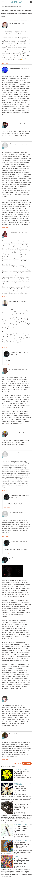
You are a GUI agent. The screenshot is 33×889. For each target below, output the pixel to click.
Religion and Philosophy (21, 769)
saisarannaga (12, 143)
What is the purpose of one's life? (21, 772)
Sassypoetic (12, 232)
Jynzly (11, 697)
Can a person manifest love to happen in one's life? (20, 789)
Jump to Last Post (12, 20)
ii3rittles (11, 23)
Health (16, 856)
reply (3, 63)
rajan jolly (11, 123)
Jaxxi (10, 733)
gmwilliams (14, 352)
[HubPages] (16, 2)
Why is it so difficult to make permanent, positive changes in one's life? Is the (21, 860)
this (16, 354)
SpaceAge (12, 512)
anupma (11, 432)
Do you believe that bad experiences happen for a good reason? (21, 806)
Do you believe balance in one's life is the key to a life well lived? (21, 845)
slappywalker (12, 301)
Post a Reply (26, 763)
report (7, 63)
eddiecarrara (12, 369)
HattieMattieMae (13, 68)
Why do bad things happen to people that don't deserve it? (21, 829)
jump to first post (18, 763)
